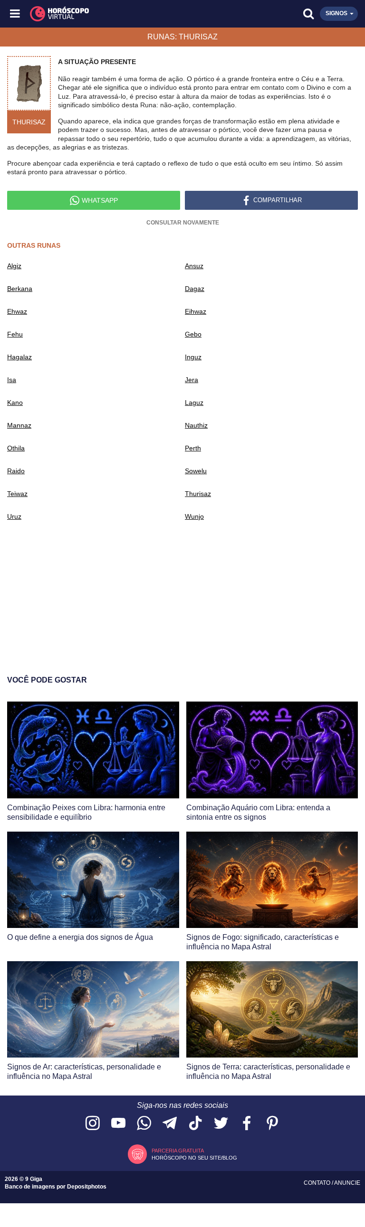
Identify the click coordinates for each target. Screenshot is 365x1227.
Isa (11, 380)
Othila (16, 448)
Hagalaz (19, 357)
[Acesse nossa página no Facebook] (247, 1124)
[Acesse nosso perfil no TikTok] (195, 1124)
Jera (191, 380)
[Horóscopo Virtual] (99, 14)
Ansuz (194, 266)
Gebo (193, 334)
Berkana (19, 288)
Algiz (14, 266)
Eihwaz (195, 311)
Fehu (15, 334)
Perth (193, 448)
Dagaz (194, 288)
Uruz (14, 516)
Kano (15, 402)
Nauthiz (196, 425)
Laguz (194, 402)
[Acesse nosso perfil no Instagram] (93, 1124)
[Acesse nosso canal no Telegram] (170, 1124)
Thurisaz (198, 493)
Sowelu (196, 471)
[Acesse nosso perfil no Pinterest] (272, 1124)
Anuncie (347, 1183)
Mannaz (19, 425)
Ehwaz (17, 311)
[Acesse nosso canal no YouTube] (118, 1124)
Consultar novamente (182, 222)
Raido (16, 471)
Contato (318, 1183)
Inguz (193, 357)
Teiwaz (17, 493)
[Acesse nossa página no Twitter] (221, 1124)
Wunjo (194, 516)
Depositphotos (86, 1186)
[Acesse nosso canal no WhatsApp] (144, 1124)
